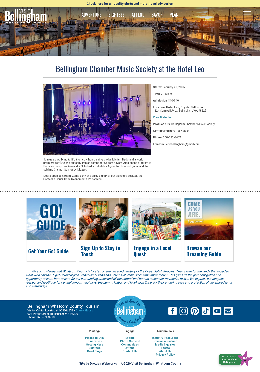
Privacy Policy (165, 354)
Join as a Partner (165, 341)
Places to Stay (94, 338)
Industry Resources (165, 338)
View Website (162, 117)
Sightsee (95, 348)
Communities (130, 344)
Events (130, 338)
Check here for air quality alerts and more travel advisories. (130, 3)
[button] (236, 358)
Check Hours (84, 310)
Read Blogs (94, 351)
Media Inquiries (165, 344)
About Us (165, 351)
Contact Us (130, 351)
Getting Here (94, 344)
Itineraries (95, 341)
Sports (165, 348)
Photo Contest (130, 341)
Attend (129, 348)
